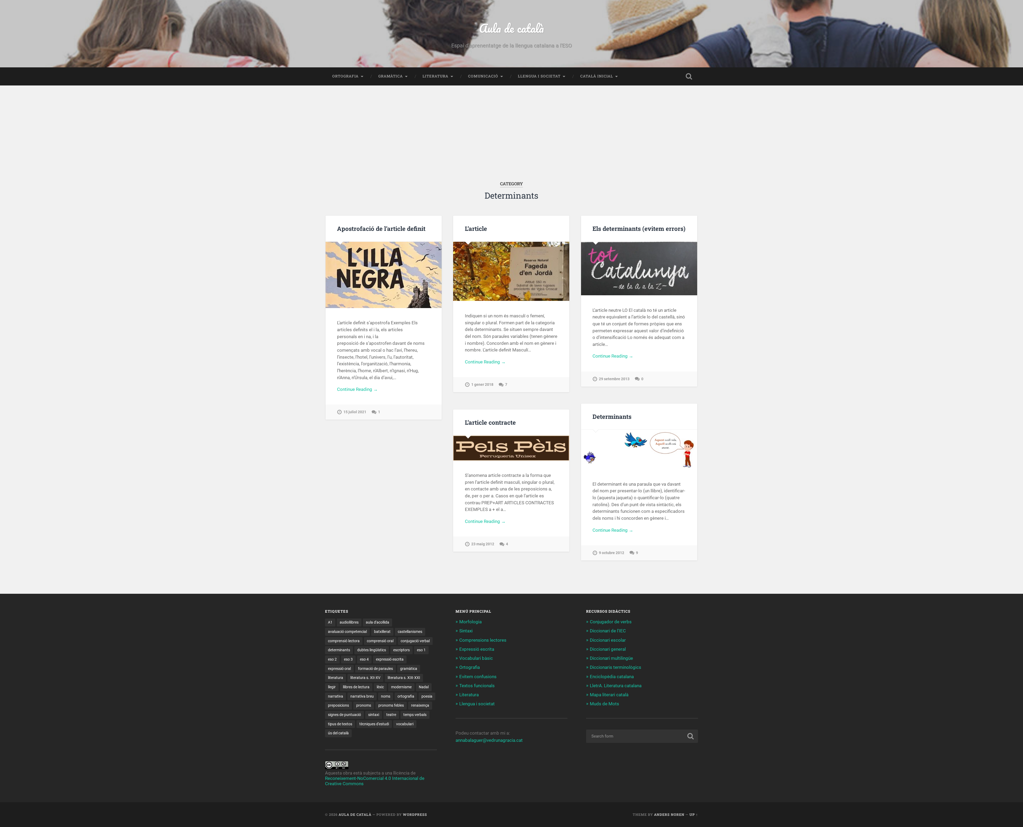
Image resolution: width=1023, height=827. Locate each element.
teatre (391, 715)
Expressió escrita (476, 649)
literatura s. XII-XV (365, 677)
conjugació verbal (415, 641)
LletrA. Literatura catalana (616, 685)
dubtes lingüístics (371, 650)
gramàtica (408, 668)
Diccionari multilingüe (611, 658)
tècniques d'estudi (374, 724)
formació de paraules (375, 668)
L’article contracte (490, 422)
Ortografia (345, 76)
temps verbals (415, 715)
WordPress (415, 814)
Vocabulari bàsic (476, 658)
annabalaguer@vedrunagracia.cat (489, 740)
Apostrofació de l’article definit (381, 228)
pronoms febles (391, 705)
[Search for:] (642, 736)
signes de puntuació (344, 715)
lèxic (380, 687)
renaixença (420, 705)
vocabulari (404, 724)
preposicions (338, 705)
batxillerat (382, 631)
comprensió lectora (344, 641)
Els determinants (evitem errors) (638, 228)
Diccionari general (608, 649)
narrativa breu (362, 696)
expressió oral (339, 668)
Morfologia (470, 621)
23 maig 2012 (482, 544)
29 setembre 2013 (614, 379)
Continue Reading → (357, 389)
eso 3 (348, 659)
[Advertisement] (511, 141)
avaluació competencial (347, 631)
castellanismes (410, 631)
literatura (335, 677)
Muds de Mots (604, 703)
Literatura (435, 76)
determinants (339, 650)
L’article (476, 228)
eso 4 (364, 659)
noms (385, 696)
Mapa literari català (609, 694)
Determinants (611, 416)
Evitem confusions (478, 676)
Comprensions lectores (482, 640)
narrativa (335, 696)
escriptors (401, 650)
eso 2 (332, 659)
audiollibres (349, 622)
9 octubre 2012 (611, 553)
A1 (330, 622)
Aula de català (511, 28)
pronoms (363, 705)
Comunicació (483, 76)
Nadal (424, 687)
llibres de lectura (356, 687)
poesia (426, 696)
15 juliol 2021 (354, 412)
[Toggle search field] (689, 76)
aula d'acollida (377, 622)
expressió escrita (390, 659)
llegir (332, 687)
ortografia (405, 696)
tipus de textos (340, 724)
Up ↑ (693, 814)
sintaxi (373, 715)
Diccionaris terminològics (615, 667)
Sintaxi (466, 630)
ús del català (338, 733)
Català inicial (596, 76)
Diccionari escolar (608, 640)
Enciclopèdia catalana (612, 676)
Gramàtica (390, 76)
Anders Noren (669, 814)
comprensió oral (380, 641)
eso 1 (421, 650)
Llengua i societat (539, 76)
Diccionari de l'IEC (608, 630)
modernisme (401, 687)
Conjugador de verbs (611, 621)
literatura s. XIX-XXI (404, 677)
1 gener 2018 (482, 384)
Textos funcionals (477, 685)
